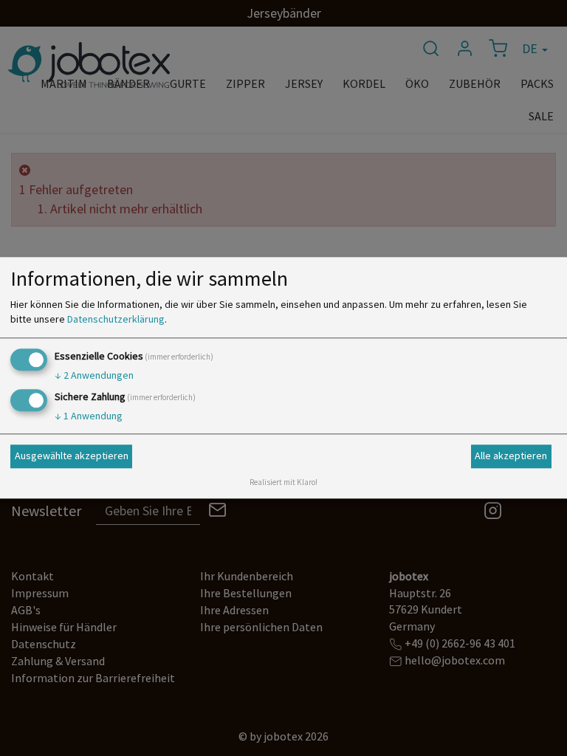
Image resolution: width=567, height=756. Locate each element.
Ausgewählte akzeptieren (71, 455)
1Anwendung (89, 416)
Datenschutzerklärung (116, 319)
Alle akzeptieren (511, 455)
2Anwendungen (94, 375)
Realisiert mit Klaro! (283, 483)
